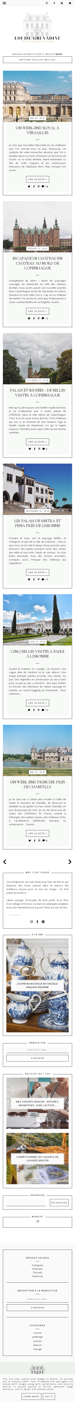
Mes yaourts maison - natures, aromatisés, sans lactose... (37, 1103)
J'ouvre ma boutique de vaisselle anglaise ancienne (37, 985)
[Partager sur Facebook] (34, 186)
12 (46, 318)
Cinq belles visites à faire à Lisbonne (37, 654)
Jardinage (37, 1336)
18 (46, 186)
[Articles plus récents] (6, 861)
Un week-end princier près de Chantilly (37, 784)
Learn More (31, 1396)
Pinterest (37, 1268)
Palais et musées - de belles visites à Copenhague (37, 392)
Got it (49, 1396)
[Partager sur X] (29, 186)
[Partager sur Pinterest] (39, 186)
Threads (37, 1272)
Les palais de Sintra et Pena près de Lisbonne (37, 523)
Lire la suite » (37, 179)
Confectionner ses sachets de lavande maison (37, 1158)
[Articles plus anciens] (69, 861)
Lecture (37, 1341)
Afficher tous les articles (37, 59)
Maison (37, 1345)
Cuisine (37, 1332)
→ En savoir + (14, 914)
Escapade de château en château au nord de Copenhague (37, 263)
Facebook (37, 1276)
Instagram (37, 1265)
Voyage (37, 1349)
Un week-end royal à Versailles (37, 130)
